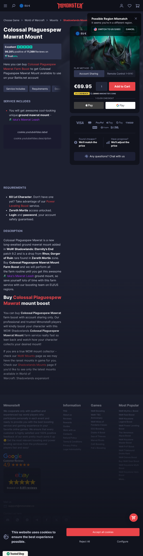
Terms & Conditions (72, 441)
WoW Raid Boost (126, 414)
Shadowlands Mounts (32, 364)
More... (122, 479)
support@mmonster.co (21, 505)
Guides (66, 426)
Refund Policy (70, 437)
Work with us (69, 430)
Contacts (67, 434)
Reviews (67, 418)
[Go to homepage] (70, 6)
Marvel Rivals (97, 440)
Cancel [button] (130, 29)
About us (67, 414)
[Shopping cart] (137, 5)
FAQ (65, 411)
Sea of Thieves (98, 436)
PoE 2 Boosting (98, 448)
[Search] (13, 5)
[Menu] (6, 5)
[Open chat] (133, 517)
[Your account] (122, 5)
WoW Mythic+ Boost (128, 411)
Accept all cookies (103, 532)
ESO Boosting (97, 428)
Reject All (84, 541)
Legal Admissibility (72, 449)
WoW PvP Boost (126, 446)
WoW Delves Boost (128, 457)
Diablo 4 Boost (98, 432)
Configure (122, 541)
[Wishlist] (130, 5)
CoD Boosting (97, 444)
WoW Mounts (26, 356)
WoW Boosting (98, 411)
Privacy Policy (70, 445)
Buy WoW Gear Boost (129, 461)
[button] (24, 5)
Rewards (67, 422)
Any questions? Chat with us (107, 156)
